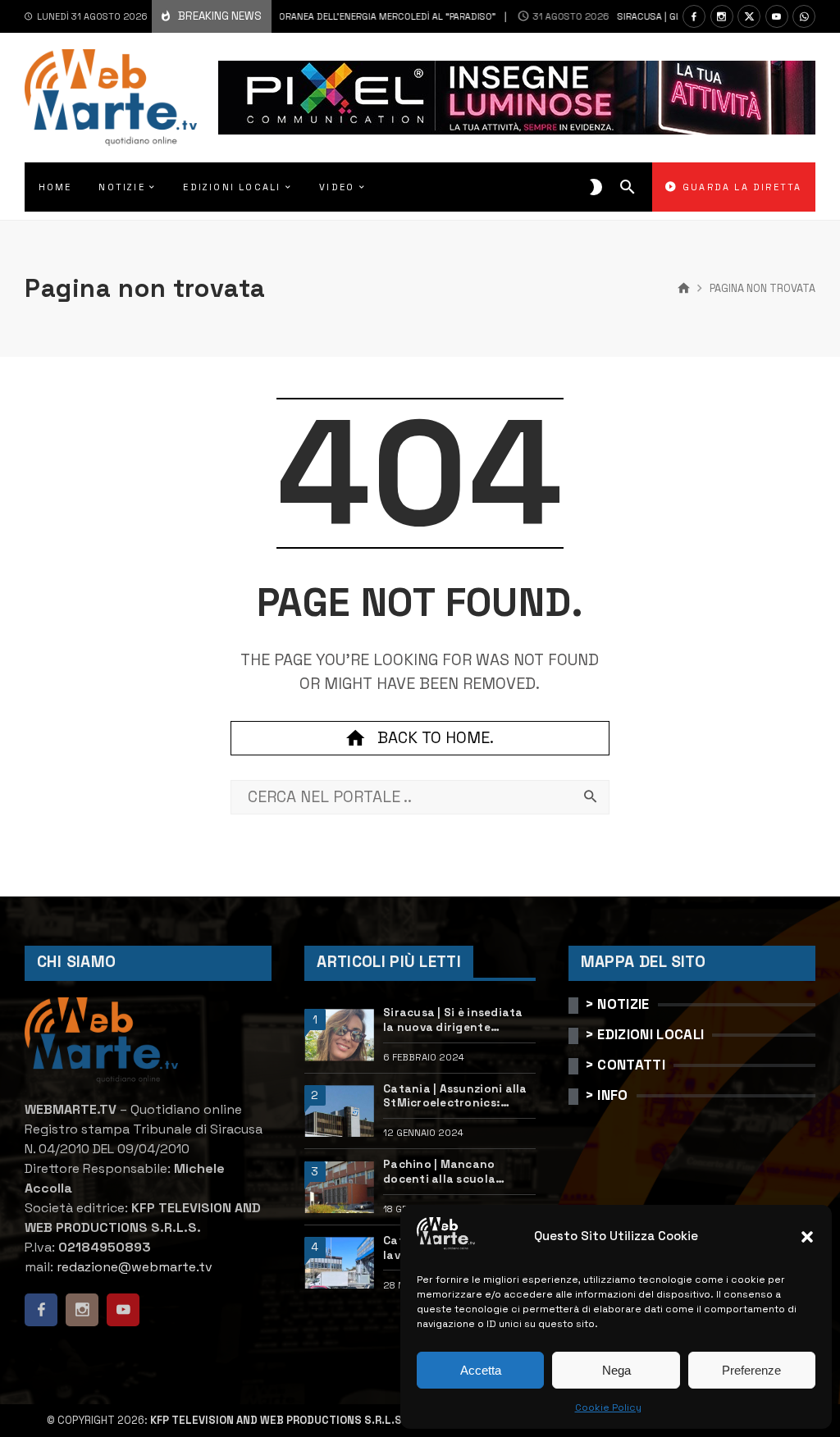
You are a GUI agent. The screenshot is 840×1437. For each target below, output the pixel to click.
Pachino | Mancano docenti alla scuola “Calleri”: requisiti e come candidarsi (457, 1171)
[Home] (684, 288)
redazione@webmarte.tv (134, 1266)
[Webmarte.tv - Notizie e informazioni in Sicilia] (111, 97)
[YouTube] (776, 16)
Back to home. (435, 738)
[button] (807, 1237)
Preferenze (751, 1370)
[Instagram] (721, 16)
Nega (616, 1370)
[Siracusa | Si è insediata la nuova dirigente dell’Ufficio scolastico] (338, 1035)
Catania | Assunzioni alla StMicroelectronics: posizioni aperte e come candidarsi (455, 1096)
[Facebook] (693, 16)
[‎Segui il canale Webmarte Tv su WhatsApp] (803, 16)
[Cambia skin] (596, 187)
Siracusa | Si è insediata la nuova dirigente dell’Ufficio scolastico (453, 1020)
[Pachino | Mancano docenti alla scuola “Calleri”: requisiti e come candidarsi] (338, 1187)
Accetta (480, 1370)
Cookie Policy (608, 1407)
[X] (748, 16)
